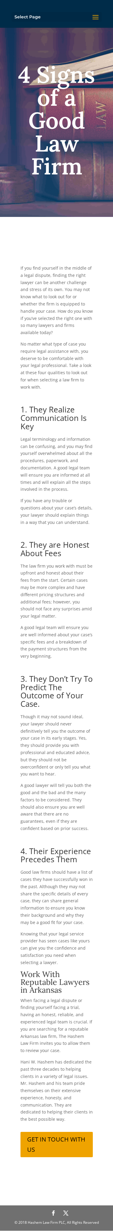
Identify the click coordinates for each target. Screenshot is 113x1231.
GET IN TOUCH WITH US (56, 1144)
